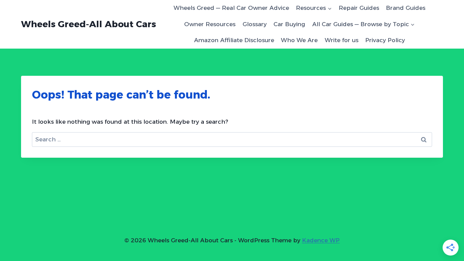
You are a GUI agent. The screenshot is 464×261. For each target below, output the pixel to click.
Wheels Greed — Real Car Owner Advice (231, 7)
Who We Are (299, 40)
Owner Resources (209, 24)
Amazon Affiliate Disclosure (234, 40)
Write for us (341, 40)
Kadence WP (321, 240)
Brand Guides (405, 7)
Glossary (255, 24)
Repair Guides (359, 7)
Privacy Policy (385, 40)
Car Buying (289, 24)
